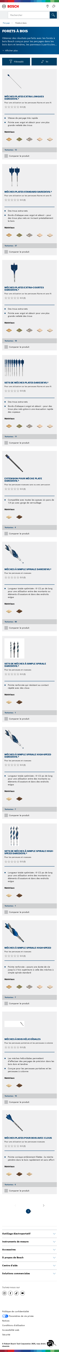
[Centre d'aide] (54, 1266)
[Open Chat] (50, 1343)
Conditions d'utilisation (13, 1325)
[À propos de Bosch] (54, 1258)
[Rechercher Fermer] (47, 15)
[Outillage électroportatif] (54, 1234)
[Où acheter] (47, 6)
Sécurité (6, 1334)
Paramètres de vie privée (21, 1316)
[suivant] (43, 1205)
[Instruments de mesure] (54, 1242)
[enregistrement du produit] (53, 6)
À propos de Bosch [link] (12, 1257)
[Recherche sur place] (53, 15)
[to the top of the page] (54, 1335)
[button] (4, 1293)
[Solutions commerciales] (54, 1274)
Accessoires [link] (9, 1249)
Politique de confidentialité (15, 1311)
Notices (5, 1320)
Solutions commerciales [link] (16, 1273)
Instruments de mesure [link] (15, 1241)
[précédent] (15, 1205)
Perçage (6, 23)
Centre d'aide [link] (9, 1265)
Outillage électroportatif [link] (16, 1233)
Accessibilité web (10, 1330)
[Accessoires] (54, 1250)
